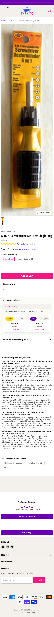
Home (3, 21)
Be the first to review (26, 244)
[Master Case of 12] (25, 262)
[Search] (8, 8)
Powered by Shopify (27, 612)
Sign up (39, 580)
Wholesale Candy (35, 463)
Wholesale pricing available (23, 249)
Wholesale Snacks (11, 468)
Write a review (27, 516)
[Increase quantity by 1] (18, 268)
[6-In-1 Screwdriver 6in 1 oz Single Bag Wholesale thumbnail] (2, 222)
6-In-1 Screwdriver (8, 231)
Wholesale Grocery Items (14, 463)
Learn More (10, 307)
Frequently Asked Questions (18, 357)
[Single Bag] (8, 262)
